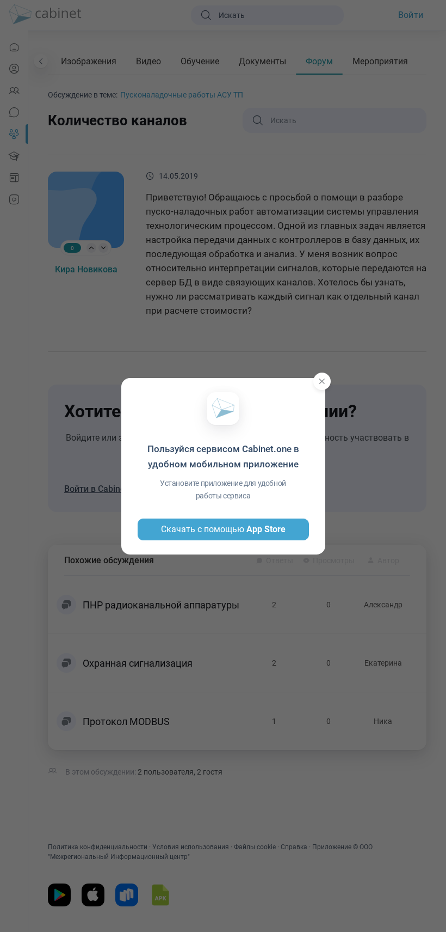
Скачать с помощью (223, 529)
